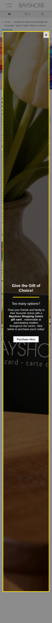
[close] (46, 35)
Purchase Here (26, 339)
